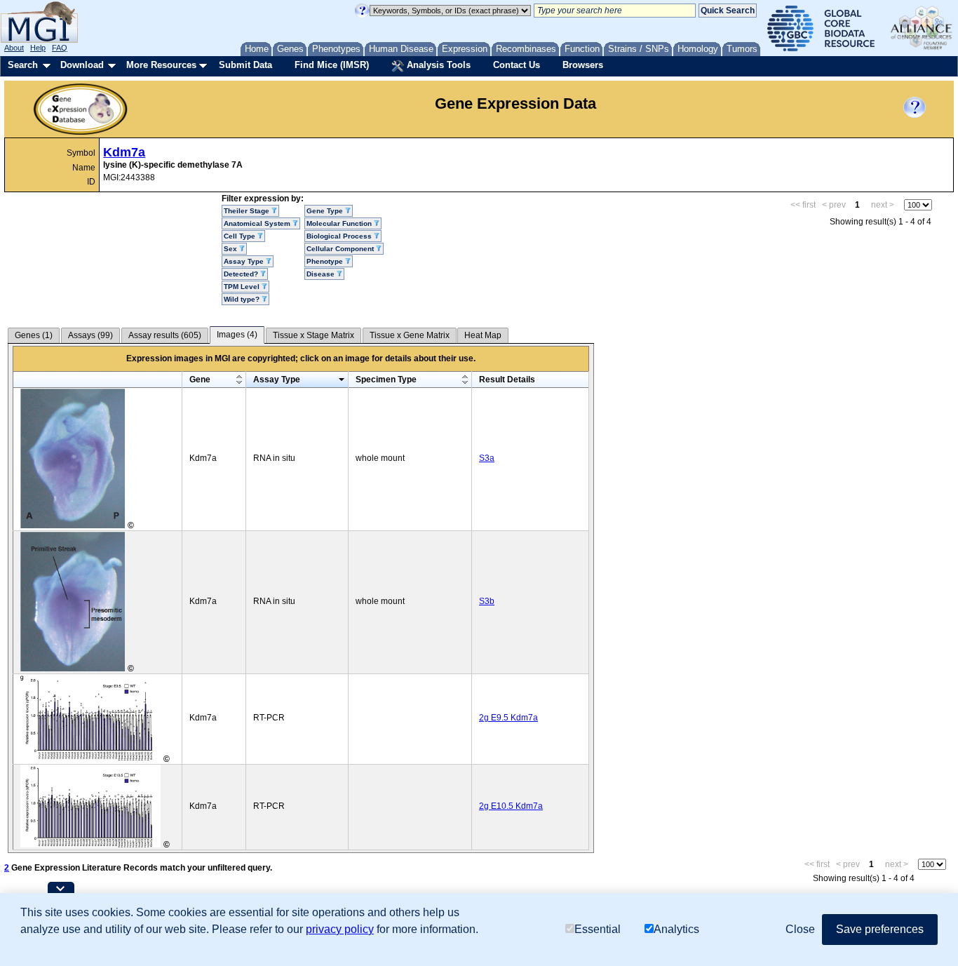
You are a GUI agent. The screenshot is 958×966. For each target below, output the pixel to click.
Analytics (676, 929)
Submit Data (245, 65)
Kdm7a (124, 152)
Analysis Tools (437, 65)
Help (38, 47)
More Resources (161, 65)
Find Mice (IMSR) (332, 65)
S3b (486, 601)
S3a (486, 458)
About (14, 47)
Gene (199, 379)
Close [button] (800, 929)
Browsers (582, 65)
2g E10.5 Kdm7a (511, 806)
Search (23, 65)
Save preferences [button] (880, 929)
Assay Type (276, 379)
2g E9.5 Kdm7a (508, 718)
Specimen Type (386, 379)
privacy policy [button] (340, 929)
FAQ (59, 47)
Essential (597, 929)
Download (82, 65)
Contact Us (516, 65)
